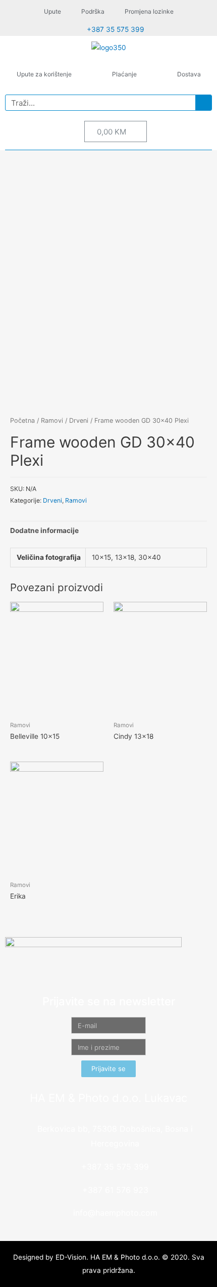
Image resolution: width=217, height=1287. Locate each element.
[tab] (108, 531)
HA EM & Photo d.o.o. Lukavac (108, 1097)
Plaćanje (124, 74)
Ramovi (52, 420)
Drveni (78, 420)
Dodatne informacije (44, 530)
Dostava (189, 74)
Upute (52, 11)
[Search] (203, 102)
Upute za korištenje (44, 74)
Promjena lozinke (149, 11)
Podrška (92, 11)
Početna (22, 420)
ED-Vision (71, 1257)
